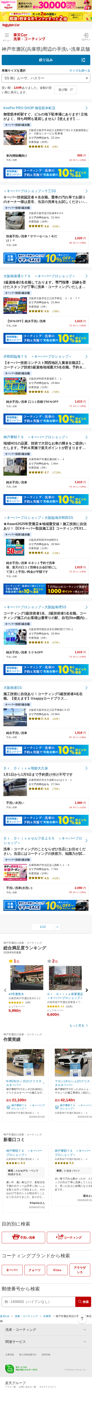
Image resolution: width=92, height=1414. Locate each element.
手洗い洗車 (27, 1237)
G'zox (57, 1270)
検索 (86, 1302)
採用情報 (46, 1354)
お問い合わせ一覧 (27, 1387)
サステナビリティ (47, 1387)
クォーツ (35, 1270)
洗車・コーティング (26, 1316)
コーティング (73, 1237)
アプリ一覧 (10, 1387)
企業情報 (9, 1354)
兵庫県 (47, 1316)
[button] (86, 991)
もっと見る (76, 1025)
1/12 (43, 926)
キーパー (12, 1270)
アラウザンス (80, 1270)
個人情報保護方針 (27, 1354)
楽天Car (4, 1316)
